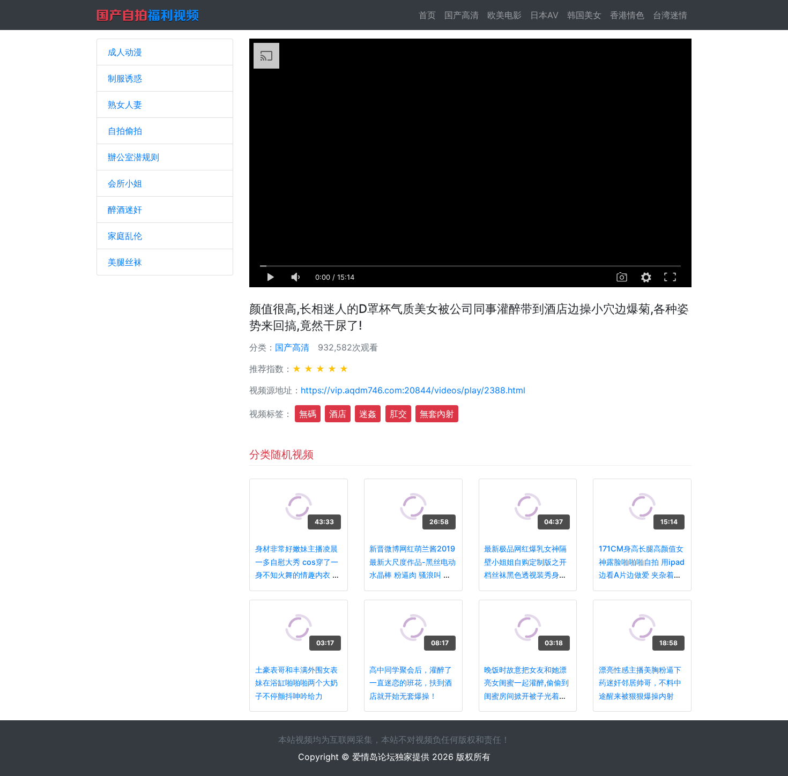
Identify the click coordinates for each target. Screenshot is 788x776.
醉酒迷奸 (125, 209)
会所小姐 (125, 183)
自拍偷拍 (125, 130)
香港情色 (627, 15)
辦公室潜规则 (133, 157)
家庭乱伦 (125, 235)
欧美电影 (504, 15)
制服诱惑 (125, 78)
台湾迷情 (670, 15)
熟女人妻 (125, 104)
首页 (429, 15)
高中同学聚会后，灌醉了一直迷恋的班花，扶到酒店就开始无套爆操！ (410, 682)
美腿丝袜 (125, 262)
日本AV (544, 15)
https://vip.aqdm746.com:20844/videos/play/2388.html (413, 390)
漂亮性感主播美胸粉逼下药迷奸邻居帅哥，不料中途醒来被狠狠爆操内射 (640, 682)
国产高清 (461, 15)
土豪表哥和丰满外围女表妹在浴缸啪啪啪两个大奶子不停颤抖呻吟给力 (296, 682)
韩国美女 (584, 15)
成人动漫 (125, 52)
